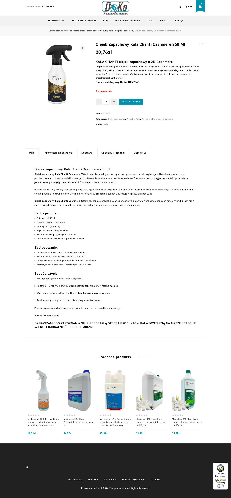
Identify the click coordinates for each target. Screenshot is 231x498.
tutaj (56, 315)
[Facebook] (27, 467)
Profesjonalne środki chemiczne (81, 31)
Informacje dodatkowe (58, 152)
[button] (82, 48)
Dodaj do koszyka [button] (43, 384)
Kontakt (164, 20)
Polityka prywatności (133, 479)
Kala (106, 124)
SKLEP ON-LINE (56, 20)
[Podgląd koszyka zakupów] (201, 9)
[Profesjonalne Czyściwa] (116, 8)
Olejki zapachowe (124, 31)
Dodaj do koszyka (131, 101)
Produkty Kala (106, 31)
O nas (150, 20)
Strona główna (56, 31)
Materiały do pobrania (127, 20)
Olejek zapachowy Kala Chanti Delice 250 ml (199, 48)
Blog (105, 20)
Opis (32, 152)
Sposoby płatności (113, 152)
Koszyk (179, 20)
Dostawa (86, 152)
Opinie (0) (140, 152)
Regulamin (110, 479)
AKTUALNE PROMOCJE (84, 20)
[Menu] (226, 464)
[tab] (31, 153)
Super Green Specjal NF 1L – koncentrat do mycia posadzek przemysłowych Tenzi (203, 50)
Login (187, 6)
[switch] (220, 486)
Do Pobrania (75, 479)
